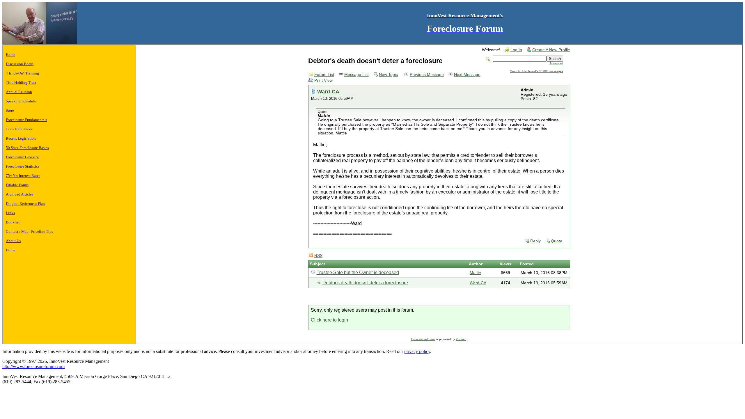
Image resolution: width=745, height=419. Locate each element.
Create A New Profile (551, 50)
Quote (556, 241)
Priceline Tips (42, 231)
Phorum (461, 339)
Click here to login (329, 319)
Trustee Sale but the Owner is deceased (358, 272)
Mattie (475, 273)
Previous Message (427, 74)
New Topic (388, 74)
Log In (516, 50)
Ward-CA (328, 91)
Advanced (556, 63)
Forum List (324, 74)
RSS (318, 255)
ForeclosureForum (423, 339)
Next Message (467, 74)
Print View (323, 80)
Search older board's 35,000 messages (536, 71)
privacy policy (417, 351)
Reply (535, 241)
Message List (356, 74)
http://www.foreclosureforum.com (33, 366)
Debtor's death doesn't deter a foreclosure (365, 282)
